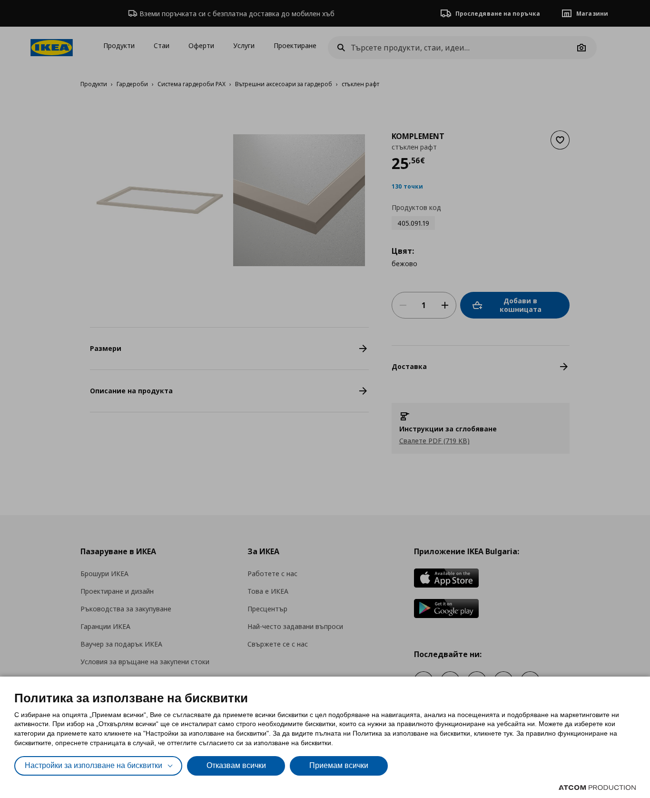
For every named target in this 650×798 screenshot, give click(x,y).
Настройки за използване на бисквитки (93, 765)
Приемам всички (338, 765)
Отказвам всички (236, 765)
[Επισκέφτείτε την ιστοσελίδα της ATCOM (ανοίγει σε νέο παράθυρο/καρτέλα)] (597, 787)
